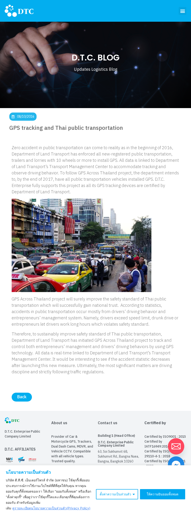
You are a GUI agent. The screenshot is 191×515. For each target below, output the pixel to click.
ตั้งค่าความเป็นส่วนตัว (115, 494)
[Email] (176, 446)
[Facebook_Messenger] (176, 464)
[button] (182, 11)
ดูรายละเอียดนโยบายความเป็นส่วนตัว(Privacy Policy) (51, 508)
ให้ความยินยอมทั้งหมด (162, 494)
